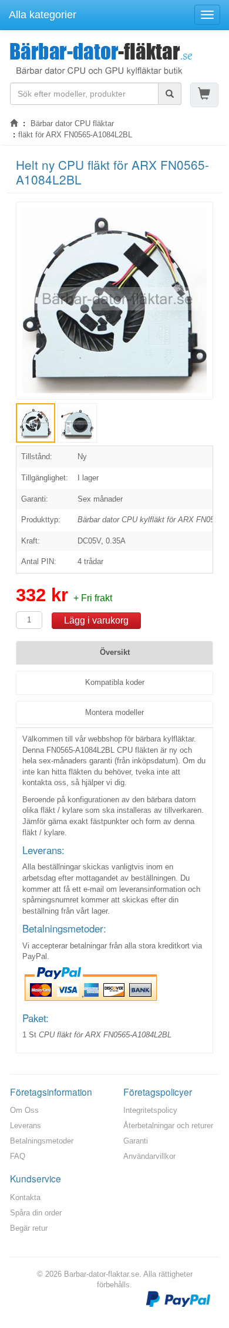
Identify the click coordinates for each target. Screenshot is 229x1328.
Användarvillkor (149, 1156)
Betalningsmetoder (41, 1140)
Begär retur (29, 1228)
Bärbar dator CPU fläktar (72, 123)
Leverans (25, 1125)
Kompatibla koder (114, 682)
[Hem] (14, 123)
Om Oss (24, 1110)
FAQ (17, 1156)
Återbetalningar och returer (168, 1125)
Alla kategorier (42, 15)
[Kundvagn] (204, 94)
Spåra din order (36, 1212)
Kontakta (25, 1197)
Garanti (135, 1140)
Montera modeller (114, 712)
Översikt (115, 652)
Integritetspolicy (150, 1110)
